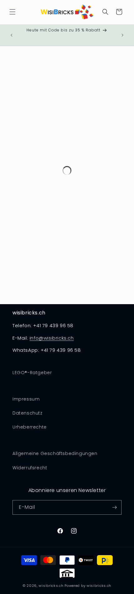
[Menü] (12, 12)
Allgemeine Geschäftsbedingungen (55, 453)
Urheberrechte (29, 427)
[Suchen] (105, 12)
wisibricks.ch (51, 585)
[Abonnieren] (114, 507)
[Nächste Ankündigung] (122, 35)
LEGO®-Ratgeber (32, 372)
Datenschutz (27, 413)
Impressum (26, 399)
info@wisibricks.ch (52, 338)
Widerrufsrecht (29, 468)
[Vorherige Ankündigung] (11, 35)
